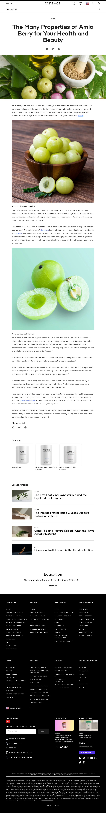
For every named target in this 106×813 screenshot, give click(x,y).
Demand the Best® (38, 667)
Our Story (83, 609)
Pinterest (83, 684)
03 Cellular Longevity (40, 696)
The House (34, 682)
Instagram (83, 670)
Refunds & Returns (63, 616)
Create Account (37, 612)
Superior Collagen (14, 612)
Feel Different (85, 616)
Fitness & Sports (13, 632)
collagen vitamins (28, 401)
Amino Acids (11, 645)
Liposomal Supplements (16, 619)
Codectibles (11, 674)
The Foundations (13, 687)
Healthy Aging (12, 629)
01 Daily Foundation (38, 689)
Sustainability (85, 635)
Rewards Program (38, 625)
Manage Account (37, 616)
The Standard (36, 679)
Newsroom (83, 612)
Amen (57, 622)
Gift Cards (59, 619)
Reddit (82, 687)
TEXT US (12, 748)
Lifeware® (83, 625)
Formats (9, 697)
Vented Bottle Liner (15, 694)
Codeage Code (85, 622)
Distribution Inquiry (64, 641)
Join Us (73, 3)
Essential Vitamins (14, 616)
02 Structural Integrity (40, 692)
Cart (32, 622)
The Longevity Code (39, 686)
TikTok (81, 674)
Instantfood (60, 629)
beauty (81, 116)
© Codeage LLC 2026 (53, 805)
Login (32, 609)
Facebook (83, 677)
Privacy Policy (61, 670)
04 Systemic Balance (39, 699)
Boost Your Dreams (87, 619)
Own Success (12, 677)
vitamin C (44, 230)
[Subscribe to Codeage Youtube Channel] (8, 722)
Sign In (80, 3)
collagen (18, 233)
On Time (82, 629)
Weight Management (15, 635)
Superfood (11, 639)
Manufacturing (85, 632)
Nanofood (59, 625)
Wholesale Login (38, 629)
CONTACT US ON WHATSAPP (20, 752)
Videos (9, 670)
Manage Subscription (39, 619)
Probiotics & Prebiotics (16, 622)
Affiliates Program (39, 632)
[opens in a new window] (99, 9)
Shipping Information (64, 612)
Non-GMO (10, 690)
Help (57, 609)
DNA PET (58, 632)
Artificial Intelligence (16, 680)
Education (10, 667)
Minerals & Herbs (13, 625)
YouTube (82, 667)
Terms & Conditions (63, 667)
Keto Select (11, 649)
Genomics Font (37, 702)
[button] (10, 3)
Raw (7, 642)
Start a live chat (17, 738)
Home (8, 609)
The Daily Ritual (13, 684)
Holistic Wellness (38, 676)
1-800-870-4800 (15, 743)
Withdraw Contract (63, 688)
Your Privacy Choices (64, 684)
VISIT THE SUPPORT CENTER (20, 757)
